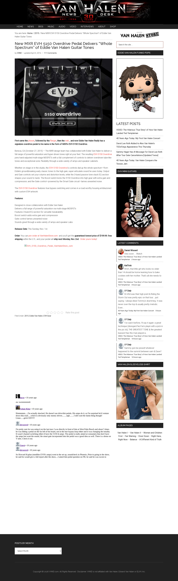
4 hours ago (135, 285)
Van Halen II (135, 433)
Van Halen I (123, 433)
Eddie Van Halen (36, 316)
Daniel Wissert (131, 250)
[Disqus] (63, 425)
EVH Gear (47, 316)
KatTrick (128, 265)
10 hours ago (136, 339)
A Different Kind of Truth (150, 439)
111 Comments (50, 53)
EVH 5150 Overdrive (102, 154)
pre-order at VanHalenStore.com (43, 235)
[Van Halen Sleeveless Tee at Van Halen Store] (139, 419)
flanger (53, 140)
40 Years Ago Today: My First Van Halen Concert (138, 138)
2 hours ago (135, 259)
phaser (31, 140)
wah (67, 140)
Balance (133, 439)
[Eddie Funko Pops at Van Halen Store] (139, 117)
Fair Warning (130, 436)
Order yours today (88, 239)
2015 (26, 316)
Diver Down (143, 436)
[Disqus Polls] (63, 357)
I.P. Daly (127, 290)
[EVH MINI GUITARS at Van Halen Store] (139, 236)
